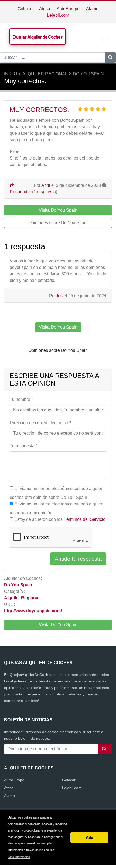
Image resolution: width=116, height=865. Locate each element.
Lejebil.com (58, 15)
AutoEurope (68, 8)
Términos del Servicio (84, 519)
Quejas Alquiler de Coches (38, 37)
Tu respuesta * (23, 446)
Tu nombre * (21, 399)
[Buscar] (110, 57)
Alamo (92, 8)
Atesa (44, 8)
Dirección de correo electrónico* (40, 422)
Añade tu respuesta (78, 559)
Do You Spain (88, 74)
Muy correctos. (39, 109)
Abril (45, 185)
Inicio (10, 73)
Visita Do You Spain (58, 624)
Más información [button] (19, 857)
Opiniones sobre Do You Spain (58, 222)
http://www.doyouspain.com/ (33, 611)
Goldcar (25, 8)
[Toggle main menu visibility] (105, 38)
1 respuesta (44, 192)
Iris (60, 295)
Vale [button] (89, 837)
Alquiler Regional (44, 74)
